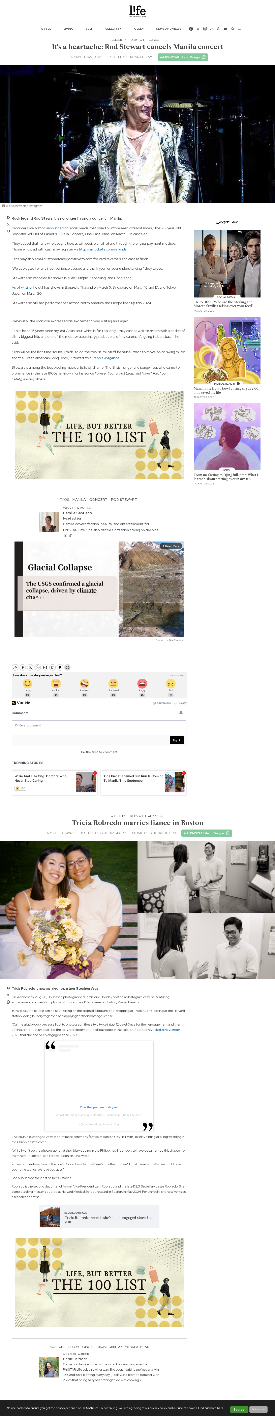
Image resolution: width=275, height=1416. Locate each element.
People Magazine (105, 358)
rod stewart (124, 499)
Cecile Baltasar (61, 833)
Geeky (139, 28)
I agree (239, 1410)
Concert (155, 40)
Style (46, 28)
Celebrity (113, 28)
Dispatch (137, 40)
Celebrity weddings (75, 1347)
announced (55, 228)
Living (68, 28)
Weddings (155, 816)
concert (98, 499)
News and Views (168, 28)
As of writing (22, 287)
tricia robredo (109, 1347)
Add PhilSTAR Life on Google (180, 57)
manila (79, 499)
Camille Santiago (87, 57)
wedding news (137, 1347)
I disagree (258, 1409)
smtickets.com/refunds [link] (103, 249)
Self (89, 28)
